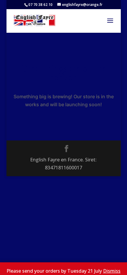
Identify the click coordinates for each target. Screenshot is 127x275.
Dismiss (112, 271)
